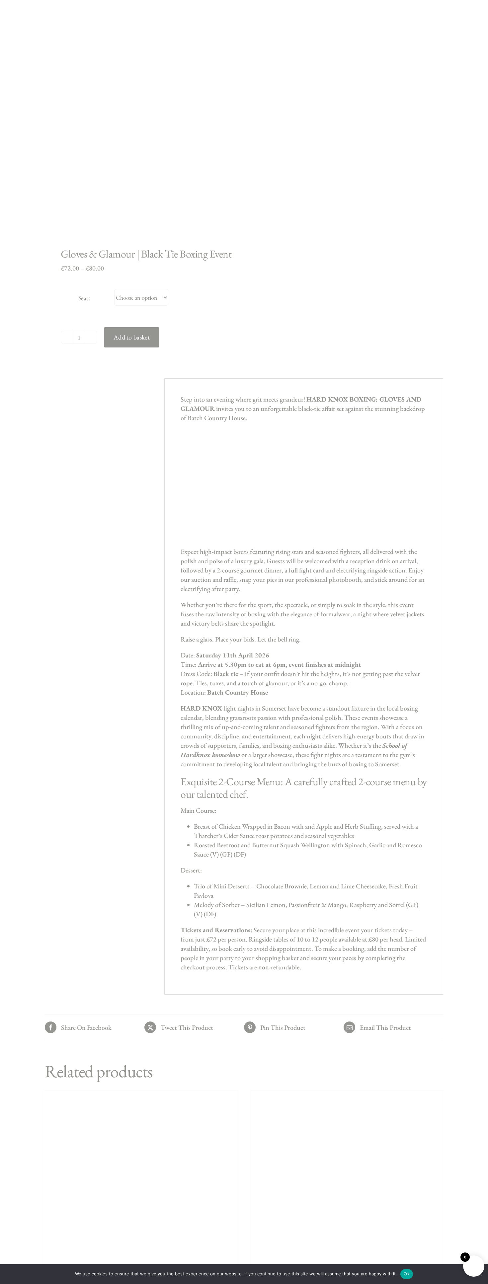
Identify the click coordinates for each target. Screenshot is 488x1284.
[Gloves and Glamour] (140, 135)
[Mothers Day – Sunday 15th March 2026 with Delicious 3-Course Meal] (347, 1173)
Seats (84, 298)
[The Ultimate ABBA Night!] (141, 1173)
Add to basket (132, 337)
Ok (407, 1273)
